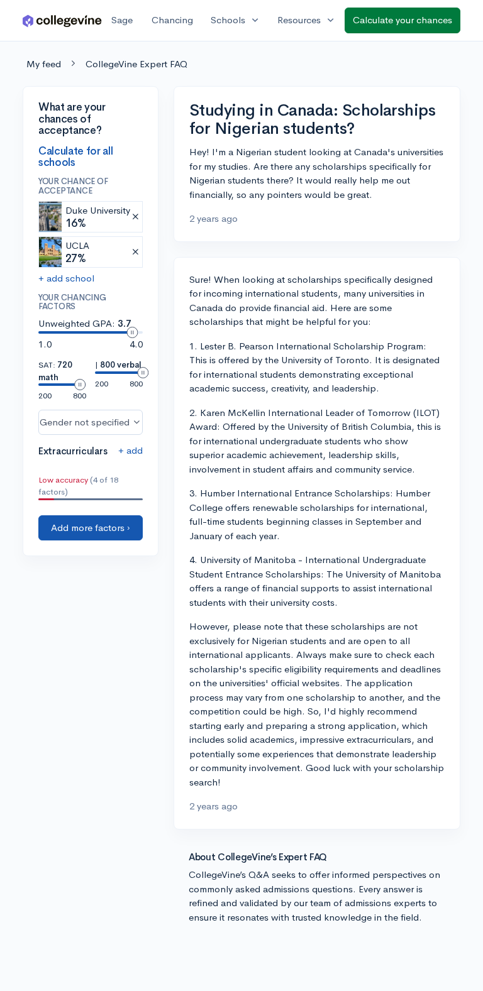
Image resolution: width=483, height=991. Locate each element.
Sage (122, 20)
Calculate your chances (402, 20)
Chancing (172, 20)
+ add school (66, 278)
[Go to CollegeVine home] (62, 20)
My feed (43, 64)
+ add (130, 450)
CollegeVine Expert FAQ (136, 64)
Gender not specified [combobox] (85, 422)
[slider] (132, 332)
